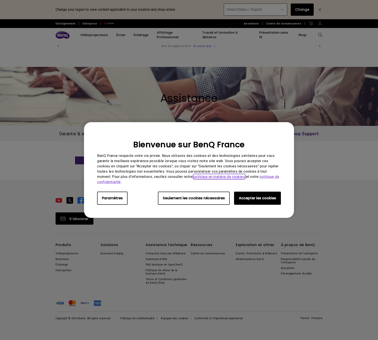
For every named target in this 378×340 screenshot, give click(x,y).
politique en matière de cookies (219, 177)
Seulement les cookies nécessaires (194, 198)
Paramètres (112, 198)
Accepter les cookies (257, 198)
